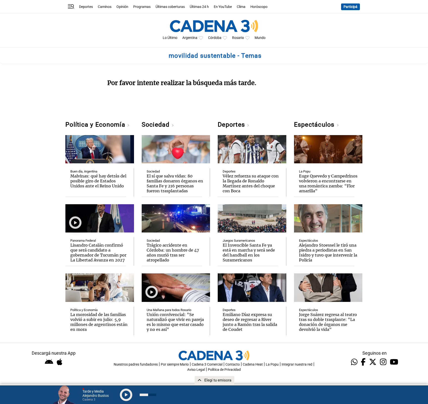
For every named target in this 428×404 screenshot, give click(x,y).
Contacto (232, 364)
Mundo (260, 38)
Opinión (122, 7)
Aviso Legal (196, 370)
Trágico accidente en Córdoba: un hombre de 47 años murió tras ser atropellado (173, 252)
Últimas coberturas (170, 7)
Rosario (238, 38)
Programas (142, 7)
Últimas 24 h (199, 7)
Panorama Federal (83, 240)
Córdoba (214, 38)
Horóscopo (259, 7)
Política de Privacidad (224, 370)
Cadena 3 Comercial (207, 364)
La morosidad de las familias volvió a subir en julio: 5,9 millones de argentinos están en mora (99, 322)
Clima (241, 7)
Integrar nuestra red (297, 364)
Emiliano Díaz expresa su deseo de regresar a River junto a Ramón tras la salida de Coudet (250, 322)
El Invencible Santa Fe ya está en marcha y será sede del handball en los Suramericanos (249, 252)
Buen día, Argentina (83, 171)
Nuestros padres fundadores (136, 364)
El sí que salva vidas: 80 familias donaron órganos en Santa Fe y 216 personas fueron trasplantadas (175, 183)
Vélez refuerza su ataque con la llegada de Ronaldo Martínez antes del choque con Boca (251, 183)
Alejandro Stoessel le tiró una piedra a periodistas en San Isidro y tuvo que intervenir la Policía (328, 252)
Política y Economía (96, 124)
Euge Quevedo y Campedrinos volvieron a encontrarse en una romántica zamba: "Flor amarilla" (328, 183)
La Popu (304, 171)
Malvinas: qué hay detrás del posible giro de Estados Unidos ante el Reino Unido (98, 180)
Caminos (104, 7)
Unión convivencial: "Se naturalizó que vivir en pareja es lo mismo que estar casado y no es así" (175, 322)
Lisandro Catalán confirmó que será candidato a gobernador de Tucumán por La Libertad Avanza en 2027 (98, 252)
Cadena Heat (253, 364)
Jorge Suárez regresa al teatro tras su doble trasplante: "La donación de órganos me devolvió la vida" (328, 322)
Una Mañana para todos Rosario (169, 310)
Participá (350, 7)
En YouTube (223, 7)
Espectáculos (315, 124)
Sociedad (156, 124)
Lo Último (170, 38)
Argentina (189, 38)
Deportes (86, 7)
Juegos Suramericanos (239, 240)
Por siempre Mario (175, 364)
